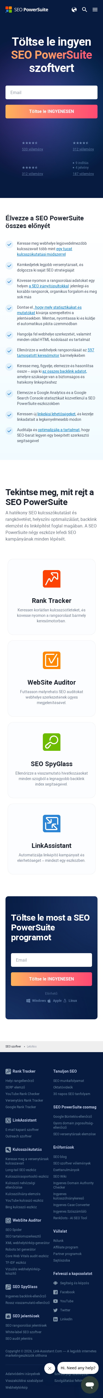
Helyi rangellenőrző (19, 1081)
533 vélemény (32, 149)
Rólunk (58, 1241)
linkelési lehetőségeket (56, 414)
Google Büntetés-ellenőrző (72, 1117)
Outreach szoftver (18, 1136)
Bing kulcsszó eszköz (21, 1207)
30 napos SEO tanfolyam (71, 1094)
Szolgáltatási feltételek (71, 1381)
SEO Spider (13, 1230)
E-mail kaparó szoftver (22, 1130)
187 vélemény (83, 174)
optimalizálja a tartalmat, (59, 430)
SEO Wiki (59, 1176)
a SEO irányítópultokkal (49, 286)
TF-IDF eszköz (15, 1263)
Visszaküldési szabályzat (24, 1381)
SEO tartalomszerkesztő (23, 1236)
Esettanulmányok (66, 1170)
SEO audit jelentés (18, 1339)
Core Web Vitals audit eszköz (27, 1256)
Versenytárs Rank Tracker (24, 1100)
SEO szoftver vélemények (72, 1163)
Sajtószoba (61, 1260)
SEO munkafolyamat (68, 1081)
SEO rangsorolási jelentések (26, 1325)
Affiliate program (65, 1247)
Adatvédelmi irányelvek (22, 1374)
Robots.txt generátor (20, 1249)
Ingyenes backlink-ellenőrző (25, 1296)
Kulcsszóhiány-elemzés (22, 1194)
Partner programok (67, 1254)
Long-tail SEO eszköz (20, 1170)
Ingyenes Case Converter (71, 1205)
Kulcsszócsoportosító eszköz (27, 1176)
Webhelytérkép (16, 1388)
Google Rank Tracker (20, 1107)
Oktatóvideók (63, 1087)
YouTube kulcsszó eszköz (24, 1201)
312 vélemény (83, 149)
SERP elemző (15, 1087)
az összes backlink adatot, (64, 371)
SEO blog (60, 1157)
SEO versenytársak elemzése (74, 1134)
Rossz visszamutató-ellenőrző (27, 1303)
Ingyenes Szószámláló (70, 1211)
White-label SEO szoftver (23, 1332)
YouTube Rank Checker (22, 1094)
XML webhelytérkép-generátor (27, 1243)
